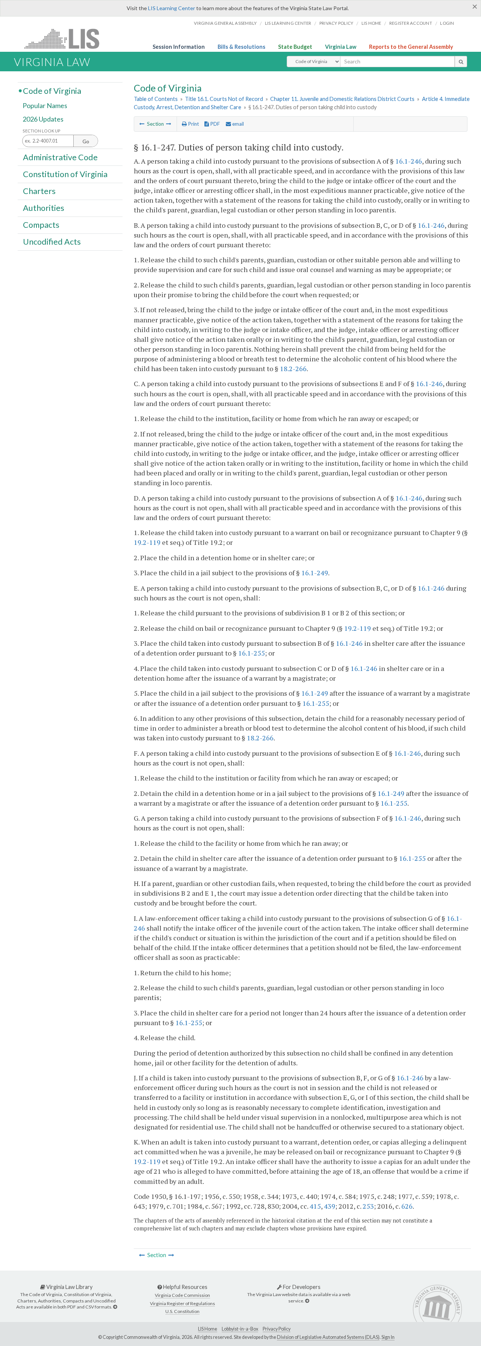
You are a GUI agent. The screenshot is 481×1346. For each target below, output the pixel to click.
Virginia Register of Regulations (182, 1303)
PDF (214, 124)
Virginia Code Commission (182, 1295)
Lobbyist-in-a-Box (240, 1329)
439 (329, 1206)
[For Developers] (307, 1301)
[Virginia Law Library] (115, 1307)
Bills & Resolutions (241, 47)
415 (315, 1206)
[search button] (461, 61)
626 (407, 1206)
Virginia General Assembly (225, 23)
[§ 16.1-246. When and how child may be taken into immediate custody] (142, 124)
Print (193, 124)
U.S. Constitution (182, 1311)
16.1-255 (251, 652)
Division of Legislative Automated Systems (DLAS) (328, 1337)
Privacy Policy (336, 23)
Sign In (388, 1337)
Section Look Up (42, 130)
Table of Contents (156, 99)
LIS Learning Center (171, 8)
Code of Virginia (52, 90)
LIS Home (207, 1329)
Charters (39, 191)
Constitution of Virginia (65, 174)
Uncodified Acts (52, 242)
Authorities (43, 208)
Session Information (179, 47)
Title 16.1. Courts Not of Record (224, 99)
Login (447, 23)
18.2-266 (293, 368)
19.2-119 (147, 542)
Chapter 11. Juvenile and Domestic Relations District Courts (342, 99)
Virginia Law (340, 47)
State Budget (295, 47)
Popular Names (45, 106)
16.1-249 (314, 572)
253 (368, 1206)
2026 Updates (43, 119)
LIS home (371, 23)
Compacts (41, 225)
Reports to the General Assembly (411, 47)
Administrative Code (60, 157)
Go (85, 141)
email (237, 124)
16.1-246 (408, 160)
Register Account (410, 23)
